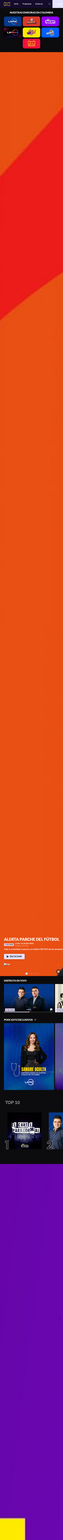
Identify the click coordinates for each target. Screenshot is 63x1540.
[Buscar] (49, 4)
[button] (4, 514)
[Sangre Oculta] (29, 1056)
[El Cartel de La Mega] (23, 1130)
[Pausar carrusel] (58, 971)
